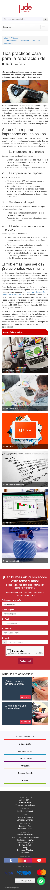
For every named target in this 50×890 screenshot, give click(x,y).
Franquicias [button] (25, 765)
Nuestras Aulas (25, 802)
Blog (25, 847)
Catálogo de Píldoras (25, 840)
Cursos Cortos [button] (25, 758)
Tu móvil (5, 638)
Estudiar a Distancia (25, 817)
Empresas (25, 852)
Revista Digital (25, 845)
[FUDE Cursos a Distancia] (25, 7)
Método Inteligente (25, 842)
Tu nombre (6, 628)
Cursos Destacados (25, 828)
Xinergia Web (15, 888)
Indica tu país (8, 609)
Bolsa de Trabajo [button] (25, 772)
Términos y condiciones (25, 805)
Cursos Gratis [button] (25, 743)
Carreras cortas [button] (25, 751)
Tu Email (5, 619)
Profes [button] (25, 780)
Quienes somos (25, 799)
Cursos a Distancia (25, 834)
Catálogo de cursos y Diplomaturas (25, 837)
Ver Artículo (25, 697)
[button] (11, 860)
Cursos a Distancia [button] (25, 736)
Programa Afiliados (25, 850)
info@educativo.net (25, 811)
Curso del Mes (25, 826)
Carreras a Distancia (25, 819)
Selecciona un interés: (12, 600)
